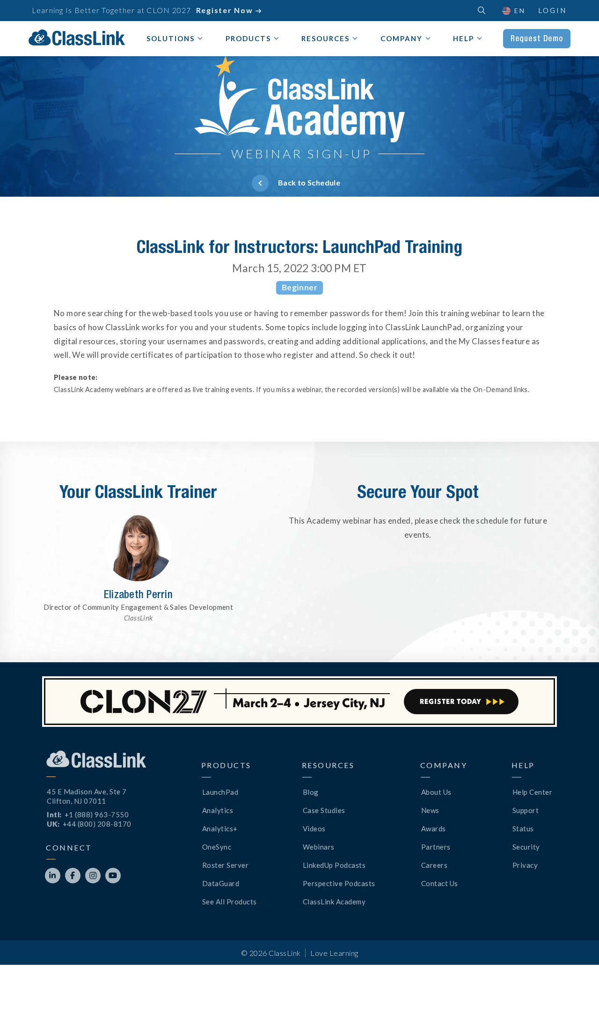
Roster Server (225, 865)
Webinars (319, 847)
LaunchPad (220, 792)
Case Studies (324, 810)
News (430, 810)
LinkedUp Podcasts (334, 865)
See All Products (229, 901)
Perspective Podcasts (339, 883)
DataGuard (221, 883)
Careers (434, 865)
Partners (436, 847)
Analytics (218, 810)
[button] (575, 997)
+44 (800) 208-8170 (97, 824)
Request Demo (537, 38)
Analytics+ (220, 828)
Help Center (532, 792)
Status (523, 828)
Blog (311, 792)
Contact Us (439, 883)
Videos (314, 828)
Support (525, 810)
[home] (77, 37)
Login (552, 10)
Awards (433, 828)
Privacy (525, 865)
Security (526, 847)
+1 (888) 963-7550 (97, 814)
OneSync (217, 847)
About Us (436, 792)
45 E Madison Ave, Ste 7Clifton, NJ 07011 (87, 796)
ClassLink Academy (334, 901)
